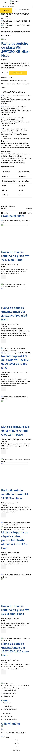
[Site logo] (16, 2)
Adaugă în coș (18, 73)
